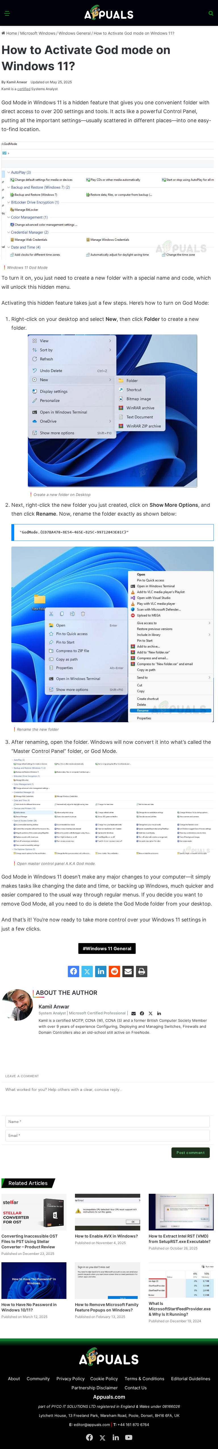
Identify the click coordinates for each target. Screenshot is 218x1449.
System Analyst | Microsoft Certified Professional (82, 1013)
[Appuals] (109, 13)
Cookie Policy (104, 1378)
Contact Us (136, 1387)
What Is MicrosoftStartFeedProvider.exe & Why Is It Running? (180, 1309)
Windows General (74, 33)
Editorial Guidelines (190, 1378)
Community (38, 1378)
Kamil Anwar (14, 82)
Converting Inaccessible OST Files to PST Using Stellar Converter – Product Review (29, 1241)
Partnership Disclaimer (95, 1387)
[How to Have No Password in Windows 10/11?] (33, 1280)
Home (11, 33)
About (14, 1378)
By (4, 82)
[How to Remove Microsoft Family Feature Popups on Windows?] (107, 1280)
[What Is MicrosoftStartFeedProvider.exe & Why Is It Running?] (181, 1280)
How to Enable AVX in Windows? (106, 1236)
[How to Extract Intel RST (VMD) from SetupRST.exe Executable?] (181, 1212)
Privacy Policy (70, 1378)
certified (23, 89)
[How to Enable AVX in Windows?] (107, 1212)
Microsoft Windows (37, 33)
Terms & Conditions (144, 1378)
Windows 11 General (108, 948)
